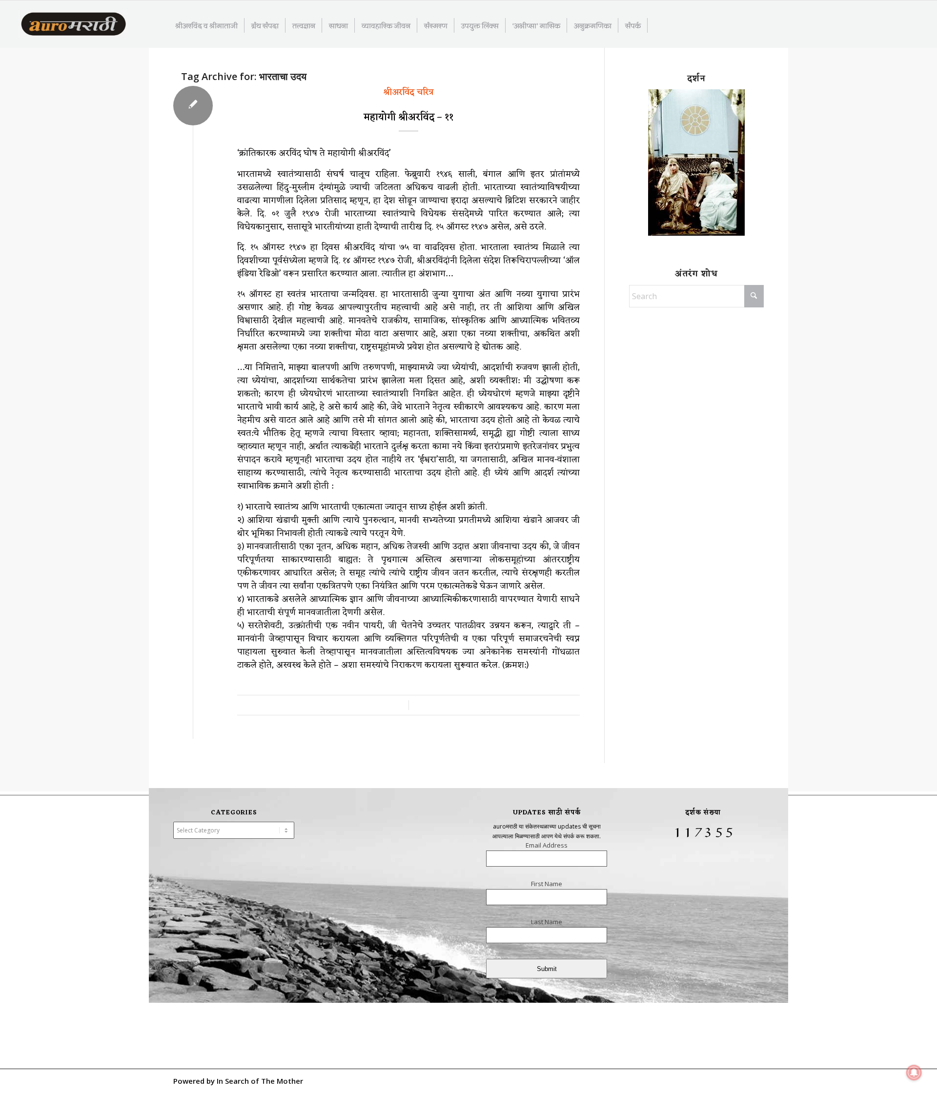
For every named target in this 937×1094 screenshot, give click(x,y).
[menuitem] (206, 25)
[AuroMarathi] (73, 24)
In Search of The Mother (260, 1081)
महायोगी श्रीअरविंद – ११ (408, 117)
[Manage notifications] (914, 1072)
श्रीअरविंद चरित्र (408, 92)
